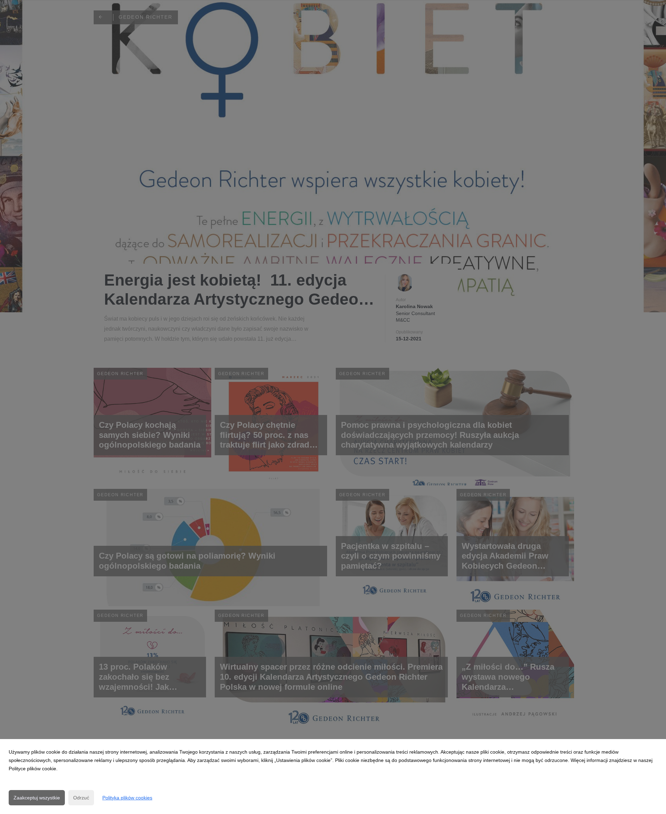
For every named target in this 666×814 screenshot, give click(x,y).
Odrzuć (81, 797)
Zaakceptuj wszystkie (37, 797)
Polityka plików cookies (127, 797)
